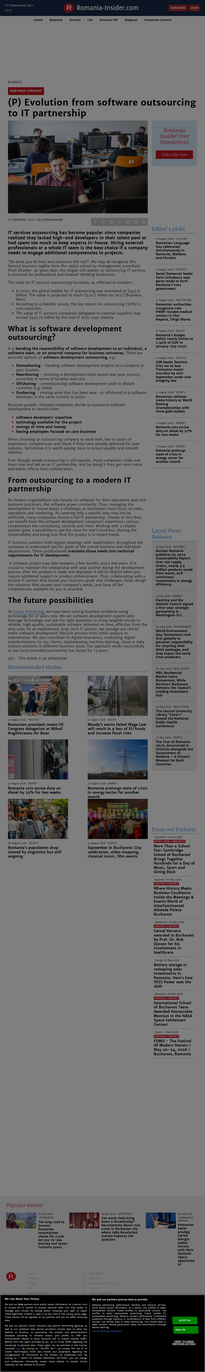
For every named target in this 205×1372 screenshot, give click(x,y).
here (18, 1348)
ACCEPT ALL (185, 1320)
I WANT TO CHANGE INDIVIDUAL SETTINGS (184, 1342)
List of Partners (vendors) (107, 1331)
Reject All (180, 1329)
